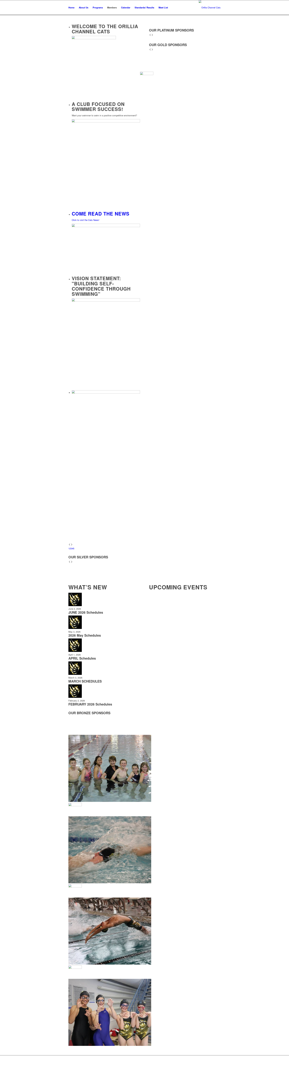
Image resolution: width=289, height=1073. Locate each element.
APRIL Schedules (82, 658)
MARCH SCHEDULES (85, 681)
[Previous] (69, 544)
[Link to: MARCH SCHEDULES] (75, 674)
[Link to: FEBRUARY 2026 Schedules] (75, 696)
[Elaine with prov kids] (144, 438)
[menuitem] (71, 7)
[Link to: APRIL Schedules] (75, 651)
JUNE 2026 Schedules (85, 612)
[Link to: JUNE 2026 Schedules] (75, 605)
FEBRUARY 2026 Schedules (90, 704)
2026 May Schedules (84, 635)
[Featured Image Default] (210, 7)
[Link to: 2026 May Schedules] (75, 628)
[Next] (72, 544)
